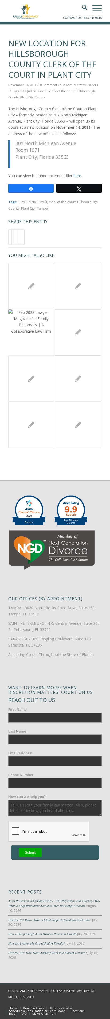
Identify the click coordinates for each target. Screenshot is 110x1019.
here (77, 175)
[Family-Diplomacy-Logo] (45, 10)
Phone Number (21, 774)
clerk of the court (62, 91)
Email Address (20, 753)
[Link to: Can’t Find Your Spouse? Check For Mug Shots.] (31, 425)
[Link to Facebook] (74, 1003)
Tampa (40, 97)
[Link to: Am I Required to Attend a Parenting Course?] (31, 286)
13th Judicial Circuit (34, 91)
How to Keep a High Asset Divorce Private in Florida (42, 934)
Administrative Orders (82, 85)
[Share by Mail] (22, 237)
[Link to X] (82, 1003)
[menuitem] (13, 1008)
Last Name (17, 731)
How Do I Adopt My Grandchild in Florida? (36, 943)
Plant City (27, 97)
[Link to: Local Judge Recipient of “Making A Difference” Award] (78, 286)
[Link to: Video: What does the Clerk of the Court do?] (78, 332)
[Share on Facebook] (10, 237)
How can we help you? (27, 796)
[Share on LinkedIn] (19, 237)
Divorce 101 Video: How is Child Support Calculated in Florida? (49, 920)
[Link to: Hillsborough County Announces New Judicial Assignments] (31, 379)
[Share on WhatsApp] (16, 237)
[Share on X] (13, 237)
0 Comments (49, 85)
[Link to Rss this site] (98, 1003)
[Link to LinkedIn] (90, 1003)
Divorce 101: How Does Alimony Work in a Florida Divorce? (47, 952)
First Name (17, 709)
